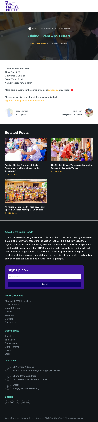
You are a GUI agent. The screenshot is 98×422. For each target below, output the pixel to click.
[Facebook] (6, 402)
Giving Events (12, 304)
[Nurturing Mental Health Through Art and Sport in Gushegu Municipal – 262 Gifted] (26, 191)
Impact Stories (12, 308)
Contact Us (10, 322)
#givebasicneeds (36, 100)
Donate (8, 311)
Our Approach (12, 343)
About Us (9, 336)
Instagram (65, 28)
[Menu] (92, 6)
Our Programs (12, 347)
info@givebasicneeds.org (26, 388)
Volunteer (10, 315)
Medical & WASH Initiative (18, 301)
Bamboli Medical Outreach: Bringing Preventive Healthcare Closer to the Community (22, 168)
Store (8, 354)
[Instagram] (12, 402)
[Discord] (28, 402)
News (8, 350)
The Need (10, 339)
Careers (9, 319)
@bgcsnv (53, 90)
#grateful (9, 100)
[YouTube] (17, 402)
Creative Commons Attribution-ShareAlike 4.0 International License (56, 418)
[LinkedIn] (23, 402)
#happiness (21, 100)
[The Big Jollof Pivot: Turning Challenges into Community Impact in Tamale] (72, 149)
